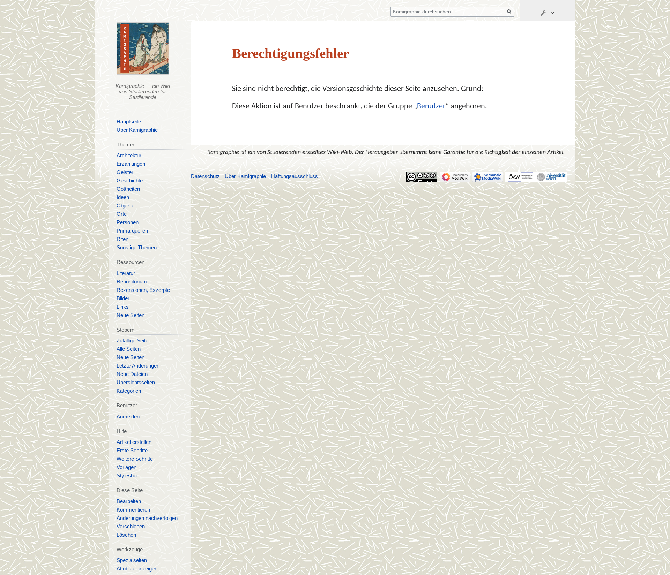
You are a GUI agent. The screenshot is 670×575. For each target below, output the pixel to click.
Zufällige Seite (132, 340)
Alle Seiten (129, 349)
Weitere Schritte (135, 459)
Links (123, 307)
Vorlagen (126, 467)
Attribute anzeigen (137, 569)
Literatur (126, 273)
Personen (128, 222)
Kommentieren (133, 510)
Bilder (123, 298)
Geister (125, 172)
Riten (122, 239)
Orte (122, 214)
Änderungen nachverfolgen (147, 518)
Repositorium (132, 282)
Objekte (125, 206)
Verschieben (131, 526)
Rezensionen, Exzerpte (143, 290)
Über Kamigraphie (137, 130)
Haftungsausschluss (294, 176)
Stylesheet (129, 475)
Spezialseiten (132, 560)
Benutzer (431, 106)
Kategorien (129, 391)
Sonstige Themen (137, 247)
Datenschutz (205, 176)
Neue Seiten (130, 315)
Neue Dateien (132, 374)
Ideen (123, 197)
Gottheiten (128, 189)
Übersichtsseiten (136, 382)
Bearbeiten (129, 501)
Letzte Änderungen (138, 366)
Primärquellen (132, 231)
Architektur (129, 155)
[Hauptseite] (143, 48)
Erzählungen (131, 164)
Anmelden (128, 416)
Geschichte (130, 180)
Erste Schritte (132, 450)
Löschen (126, 535)
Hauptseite (129, 121)
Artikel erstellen (134, 442)
